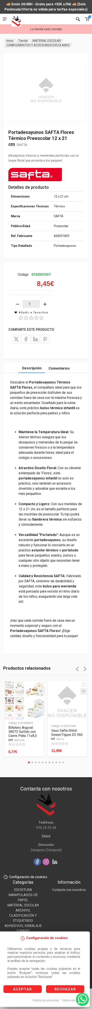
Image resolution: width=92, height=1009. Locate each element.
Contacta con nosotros (69, 890)
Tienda (23, 40)
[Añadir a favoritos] (40, 691)
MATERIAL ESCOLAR (47, 40)
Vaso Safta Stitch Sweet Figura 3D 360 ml (67, 735)
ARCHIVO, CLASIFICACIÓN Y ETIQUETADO (23, 915)
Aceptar (22, 989)
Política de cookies (73, 1000)
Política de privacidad (46, 1000)
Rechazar (65, 989)
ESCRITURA (23, 890)
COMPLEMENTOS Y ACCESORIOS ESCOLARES (38, 45)
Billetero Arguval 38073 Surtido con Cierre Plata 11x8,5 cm (22, 734)
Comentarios (59, 368)
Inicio (9, 40)
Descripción (32, 368)
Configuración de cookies (28, 877)
